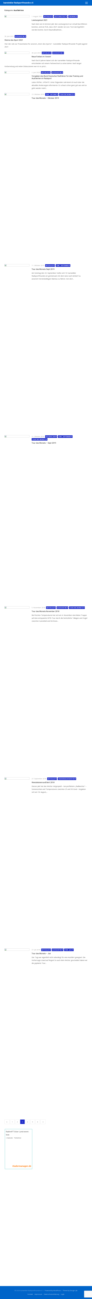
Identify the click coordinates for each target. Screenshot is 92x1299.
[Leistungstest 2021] (16, 23)
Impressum (38, 1294)
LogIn (62, 1294)
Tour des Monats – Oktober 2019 (45, 98)
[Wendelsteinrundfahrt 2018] (16, 861)
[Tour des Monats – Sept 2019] (16, 519)
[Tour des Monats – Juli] (16, 1032)
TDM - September (62, 265)
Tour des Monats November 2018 (45, 611)
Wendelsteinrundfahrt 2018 (43, 782)
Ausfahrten (20, 36)
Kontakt (30, 1294)
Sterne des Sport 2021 (13, 40)
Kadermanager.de (21, 1166)
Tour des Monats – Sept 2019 (44, 443)
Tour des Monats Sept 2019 (43, 269)
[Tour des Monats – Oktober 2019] (16, 177)
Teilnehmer (17, 1138)
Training (72, 16)
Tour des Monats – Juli (41, 953)
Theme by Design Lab (70, 1290)
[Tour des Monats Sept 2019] (16, 348)
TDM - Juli (68, 950)
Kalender (10, 1138)
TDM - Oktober (51, 94)
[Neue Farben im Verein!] (16, 58)
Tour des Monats (66, 94)
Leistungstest (60, 16)
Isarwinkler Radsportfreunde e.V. (18, 3)
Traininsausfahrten (66, 779)
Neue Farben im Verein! (41, 56)
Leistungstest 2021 (39, 20)
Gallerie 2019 (50, 436)
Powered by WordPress (53, 1290)
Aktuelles (47, 16)
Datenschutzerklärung (51, 1294)
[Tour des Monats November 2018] (16, 690)
